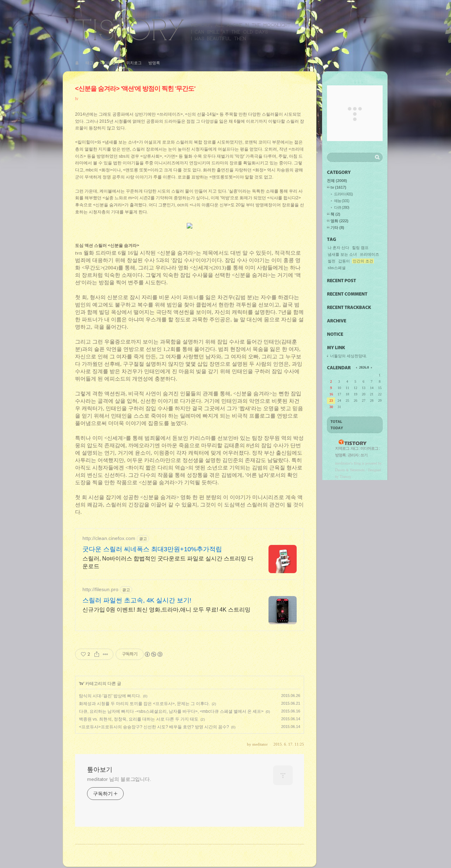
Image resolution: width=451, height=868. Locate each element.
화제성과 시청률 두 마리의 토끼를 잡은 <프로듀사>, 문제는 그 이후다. (144, 703)
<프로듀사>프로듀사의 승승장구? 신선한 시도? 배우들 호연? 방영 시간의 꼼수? (154, 726)
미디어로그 (109, 63)
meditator (343, 463)
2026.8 (364, 367)
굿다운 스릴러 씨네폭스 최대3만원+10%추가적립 (152, 549)
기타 (337, 227)
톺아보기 (182, 29)
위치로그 (134, 63)
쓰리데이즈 (369, 254)
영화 (339, 221)
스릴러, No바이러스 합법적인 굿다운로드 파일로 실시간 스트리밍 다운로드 (167, 562)
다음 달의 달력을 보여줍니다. (371, 367)
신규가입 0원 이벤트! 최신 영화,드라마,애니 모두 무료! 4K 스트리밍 (166, 610)
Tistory (345, 476)
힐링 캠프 (360, 247)
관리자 (353, 455)
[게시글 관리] (105, 654)
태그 (89, 63)
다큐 (341, 207)
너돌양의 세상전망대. (348, 356)
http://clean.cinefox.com (108, 538)
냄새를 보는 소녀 (342, 254)
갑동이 (344, 261)
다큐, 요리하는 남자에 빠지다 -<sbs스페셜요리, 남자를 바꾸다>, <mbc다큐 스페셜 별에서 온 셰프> (171, 711)
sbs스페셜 (337, 268)
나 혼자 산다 (338, 247)
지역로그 (342, 448)
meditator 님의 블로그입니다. (119, 779)
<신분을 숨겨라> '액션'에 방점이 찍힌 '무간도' (135, 88)
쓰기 (363, 455)
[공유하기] (96, 654)
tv (76, 98)
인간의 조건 (363, 261)
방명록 (154, 63)
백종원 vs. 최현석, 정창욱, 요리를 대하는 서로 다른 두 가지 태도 (138, 719)
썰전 (331, 261)
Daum (340, 470)
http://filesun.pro (100, 589)
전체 (337, 180)
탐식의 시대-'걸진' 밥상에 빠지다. (110, 695)
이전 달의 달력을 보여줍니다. (357, 367)
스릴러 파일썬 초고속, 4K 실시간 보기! (136, 600)
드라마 (343, 194)
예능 (341, 201)
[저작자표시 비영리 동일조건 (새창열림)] (153, 654)
